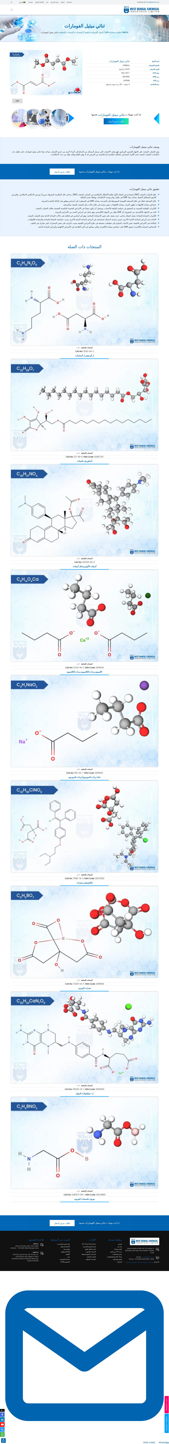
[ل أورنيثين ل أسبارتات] (84, 299)
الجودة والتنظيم (117, 1259)
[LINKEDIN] (2, 1419)
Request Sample (167, 1423)
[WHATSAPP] (2, 1434)
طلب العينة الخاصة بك (63, 1244)
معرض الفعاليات (117, 1254)
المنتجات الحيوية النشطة (89, 1254)
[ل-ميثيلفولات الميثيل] (84, 1037)
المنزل (120, 1244)
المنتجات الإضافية (67, 32)
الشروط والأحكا (65, 1262)
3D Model (77, 90)
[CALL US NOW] (2, 1429)
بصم (68, 1257)
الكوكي (68, 1254)
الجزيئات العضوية (91, 1252)
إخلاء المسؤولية (65, 1252)
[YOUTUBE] (2, 1424)
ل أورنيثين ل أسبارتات (84, 355)
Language (2, 31)
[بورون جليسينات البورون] (84, 1143)
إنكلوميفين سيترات (85, 882)
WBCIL (125, 32)
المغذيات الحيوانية (91, 1259)
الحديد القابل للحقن (90, 1249)
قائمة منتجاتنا (115, 32)
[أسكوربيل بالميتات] (84, 405)
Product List (167, 1404)
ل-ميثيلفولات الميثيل (84, 1093)
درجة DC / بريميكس (116, 1252)
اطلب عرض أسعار (116, 121)
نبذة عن (119, 1247)
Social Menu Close (2, 1410)
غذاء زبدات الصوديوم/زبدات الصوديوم (84, 777)
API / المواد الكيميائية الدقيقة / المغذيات (91, 32)
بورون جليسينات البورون (84, 1199)
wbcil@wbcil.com (152, 2)
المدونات (119, 1262)
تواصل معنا (67, 1249)
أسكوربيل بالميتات (84, 461)
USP (17, 101)
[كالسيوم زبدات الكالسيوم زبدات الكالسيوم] (84, 616)
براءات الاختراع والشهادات (114, 1257)
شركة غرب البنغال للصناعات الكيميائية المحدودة (139, 1262)
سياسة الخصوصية (65, 1259)
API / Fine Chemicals (89, 1244)
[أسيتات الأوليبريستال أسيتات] (84, 510)
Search (12, 10)
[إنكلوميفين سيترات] (84, 826)
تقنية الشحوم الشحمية (89, 1247)
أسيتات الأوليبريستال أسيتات (84, 566)
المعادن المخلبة (91, 1257)
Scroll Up (3, 1440)
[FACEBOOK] (2, 1414)
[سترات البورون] (84, 932)
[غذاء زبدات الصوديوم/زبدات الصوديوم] (84, 721)
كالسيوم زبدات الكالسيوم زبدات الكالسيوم (84, 671)
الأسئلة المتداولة (65, 1247)
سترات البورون (84, 988)
